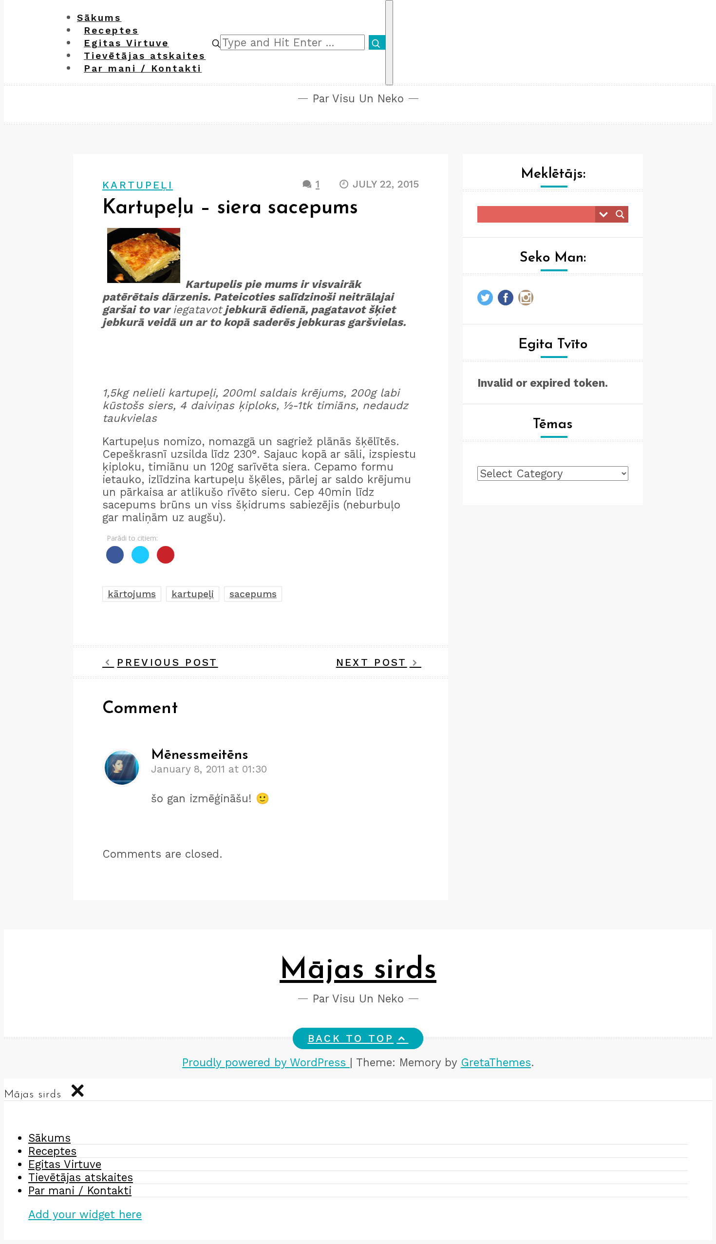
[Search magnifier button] (620, 214)
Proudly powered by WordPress (266, 1062)
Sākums (49, 1137)
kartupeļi (192, 594)
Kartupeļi (137, 185)
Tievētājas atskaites (80, 1177)
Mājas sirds (358, 970)
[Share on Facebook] (115, 560)
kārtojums (132, 594)
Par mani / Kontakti (143, 68)
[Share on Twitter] (140, 560)
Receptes (52, 1151)
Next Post (371, 662)
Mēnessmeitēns (199, 755)
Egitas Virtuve (64, 1164)
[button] (216, 42)
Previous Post (167, 662)
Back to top (351, 1038)
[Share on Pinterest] (165, 560)
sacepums (253, 594)
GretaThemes (496, 1062)
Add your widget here (85, 1214)
